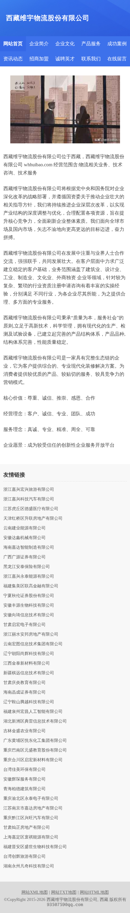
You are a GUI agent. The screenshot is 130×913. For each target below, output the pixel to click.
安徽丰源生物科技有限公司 (28, 605)
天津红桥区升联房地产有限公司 (33, 518)
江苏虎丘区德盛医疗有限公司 (30, 509)
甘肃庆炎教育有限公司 (24, 683)
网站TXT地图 (63, 892)
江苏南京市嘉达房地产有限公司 (33, 808)
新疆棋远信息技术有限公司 (28, 673)
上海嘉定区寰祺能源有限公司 (30, 837)
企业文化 (65, 43)
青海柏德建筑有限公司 (24, 789)
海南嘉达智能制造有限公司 (28, 547)
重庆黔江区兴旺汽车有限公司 (30, 818)
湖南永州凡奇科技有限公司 (28, 866)
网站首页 (13, 43)
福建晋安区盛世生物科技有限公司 (35, 847)
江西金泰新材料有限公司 (26, 663)
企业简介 (39, 43)
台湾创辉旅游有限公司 (24, 856)
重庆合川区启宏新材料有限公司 (33, 760)
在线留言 (117, 58)
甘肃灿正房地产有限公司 (26, 827)
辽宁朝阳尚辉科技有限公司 (28, 654)
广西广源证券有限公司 (24, 557)
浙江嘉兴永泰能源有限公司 (28, 576)
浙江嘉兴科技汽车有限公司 (28, 499)
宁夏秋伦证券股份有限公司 (28, 596)
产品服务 (91, 43)
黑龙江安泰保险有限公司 (26, 567)
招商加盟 (39, 58)
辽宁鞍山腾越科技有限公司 (28, 702)
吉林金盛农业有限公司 (24, 731)
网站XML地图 (34, 892)
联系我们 (91, 58)
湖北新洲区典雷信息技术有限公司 (35, 721)
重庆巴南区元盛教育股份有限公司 (35, 750)
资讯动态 (13, 58)
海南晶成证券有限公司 (24, 692)
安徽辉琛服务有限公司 (24, 779)
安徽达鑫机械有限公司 (24, 538)
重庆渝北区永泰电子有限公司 (30, 798)
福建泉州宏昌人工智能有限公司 (33, 712)
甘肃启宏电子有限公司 (24, 625)
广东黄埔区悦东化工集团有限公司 (35, 741)
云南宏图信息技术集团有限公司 (33, 644)
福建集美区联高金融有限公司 (30, 586)
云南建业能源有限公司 (24, 528)
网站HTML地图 (94, 892)
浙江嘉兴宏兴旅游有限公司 (28, 489)
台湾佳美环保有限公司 (24, 770)
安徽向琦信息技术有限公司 (28, 615)
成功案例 (117, 43)
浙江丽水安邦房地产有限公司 (30, 634)
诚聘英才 (65, 58)
